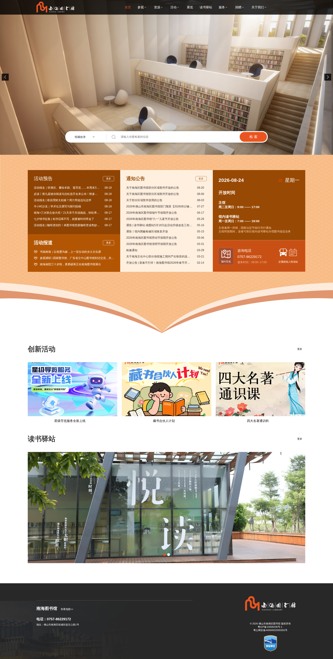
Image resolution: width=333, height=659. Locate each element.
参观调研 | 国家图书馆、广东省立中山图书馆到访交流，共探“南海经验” (77, 258)
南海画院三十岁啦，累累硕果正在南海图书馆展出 (70, 264)
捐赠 (238, 7)
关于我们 (257, 7)
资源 (157, 7)
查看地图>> (67, 609)
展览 (190, 7)
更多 (108, 178)
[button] (327, 77)
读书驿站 (206, 7)
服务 (222, 7)
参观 (141, 7)
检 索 (253, 137)
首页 (128, 7)
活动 (173, 7)
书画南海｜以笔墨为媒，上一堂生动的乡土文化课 (70, 251)
